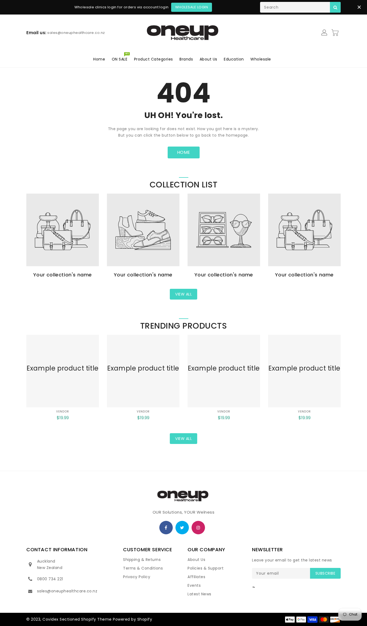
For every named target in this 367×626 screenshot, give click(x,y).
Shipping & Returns (142, 559)
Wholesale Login (191, 7)
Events (194, 585)
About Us (196, 559)
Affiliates (196, 576)
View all (183, 294)
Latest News (199, 594)
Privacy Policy (136, 576)
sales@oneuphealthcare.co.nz (67, 591)
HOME (183, 152)
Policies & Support (206, 568)
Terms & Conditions (143, 568)
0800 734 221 (50, 579)
